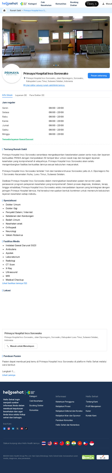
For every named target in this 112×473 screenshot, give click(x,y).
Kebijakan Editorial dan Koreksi (69, 411)
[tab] (7, 96)
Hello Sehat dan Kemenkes (67, 425)
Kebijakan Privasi (63, 406)
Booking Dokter (36, 405)
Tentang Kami (92, 402)
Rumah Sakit (15, 10)
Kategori (33, 396)
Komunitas (34, 410)
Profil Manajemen (93, 406)
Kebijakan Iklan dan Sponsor (68, 415)
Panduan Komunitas (64, 420)
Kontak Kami (91, 415)
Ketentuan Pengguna (65, 402)
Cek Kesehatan (36, 401)
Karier (88, 411)
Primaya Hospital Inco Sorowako (38, 10)
